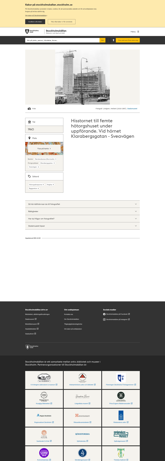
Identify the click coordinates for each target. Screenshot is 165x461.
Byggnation (33, 188)
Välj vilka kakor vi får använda (61, 22)
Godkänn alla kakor (35, 22)
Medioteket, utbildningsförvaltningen (37, 314)
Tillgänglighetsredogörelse (73, 324)
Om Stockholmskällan (71, 319)
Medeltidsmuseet (31, 324)
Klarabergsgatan (46, 163)
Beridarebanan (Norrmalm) (45, 159)
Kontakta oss (68, 314)
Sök (102, 40)
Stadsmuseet (132, 109)
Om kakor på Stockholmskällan (35, 15)
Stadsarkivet (29, 334)
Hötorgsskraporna (35, 185)
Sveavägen (33, 167)
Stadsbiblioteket (30, 329)
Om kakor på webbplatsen (73, 329)
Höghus (49, 185)
